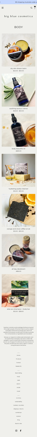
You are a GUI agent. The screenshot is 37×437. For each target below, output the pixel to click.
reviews (18, 416)
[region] (18, 2)
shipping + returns (18, 409)
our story (18, 398)
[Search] (31, 7)
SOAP (18, 391)
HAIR (18, 380)
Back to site (18, 423)
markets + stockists (18, 405)
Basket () (18, 366)
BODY (18, 384)
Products (18, 359)
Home (18, 355)
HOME (18, 387)
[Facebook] (20, 430)
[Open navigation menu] (2, 7)
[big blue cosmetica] (18, 16)
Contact (18, 362)
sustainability (18, 401)
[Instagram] (16, 430)
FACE (18, 376)
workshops (18, 412)
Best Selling (18, 373)
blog (18, 420)
